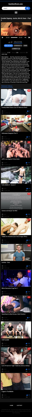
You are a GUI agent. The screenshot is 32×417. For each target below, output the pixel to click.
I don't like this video (12, 42)
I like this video (9, 42)
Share (25, 45)
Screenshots (18, 45)
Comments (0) (16, 48)
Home (11, 405)
